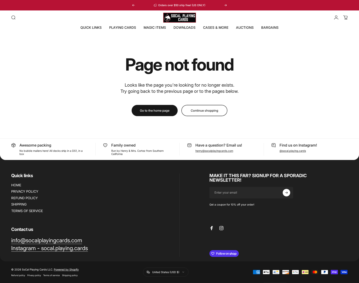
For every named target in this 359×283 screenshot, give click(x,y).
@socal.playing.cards (293, 150)
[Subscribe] (286, 192)
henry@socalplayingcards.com (214, 150)
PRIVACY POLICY (24, 191)
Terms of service (51, 275)
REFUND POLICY (24, 198)
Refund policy (18, 275)
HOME (16, 185)
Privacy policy (34, 275)
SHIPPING (19, 204)
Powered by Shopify (66, 269)
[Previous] (133, 5)
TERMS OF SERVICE (27, 211)
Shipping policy (70, 275)
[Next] (225, 5)
